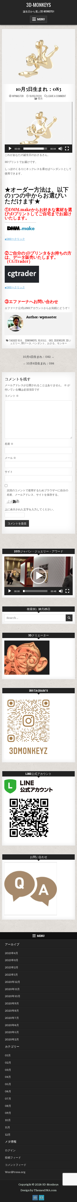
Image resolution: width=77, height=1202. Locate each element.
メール (10, 457)
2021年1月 (11, 974)
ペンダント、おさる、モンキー (49, 343)
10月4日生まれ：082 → (38, 356)
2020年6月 (12, 1025)
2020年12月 (12, 981)
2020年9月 (12, 1003)
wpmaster (18, 96)
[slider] (35, 149)
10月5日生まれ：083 (38, 88)
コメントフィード (15, 1164)
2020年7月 (12, 1017)
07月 (8, 1098)
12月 (7, 1134)
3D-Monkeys (38, 4)
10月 (40, 98)
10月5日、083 (45, 340)
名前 (9, 443)
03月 (8, 1069)
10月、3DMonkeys (27, 340)
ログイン (10, 1150)
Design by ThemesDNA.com (38, 1190)
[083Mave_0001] (38, 56)
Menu (41, 19)
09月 (8, 1112)
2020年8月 (12, 1010)
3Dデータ (26, 343)
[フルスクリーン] (67, 149)
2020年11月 (12, 989)
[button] (38, 127)
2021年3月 (11, 960)
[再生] (10, 149)
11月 (7, 1127)
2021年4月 (11, 953)
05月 (8, 1084)
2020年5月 (12, 1032)
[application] (38, 127)
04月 (8, 1076)
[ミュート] (60, 149)
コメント (12, 395)
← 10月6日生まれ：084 (38, 363)
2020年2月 (12, 1039)
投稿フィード (13, 1157)
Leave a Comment (57, 96)
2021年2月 (11, 967)
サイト (9, 471)
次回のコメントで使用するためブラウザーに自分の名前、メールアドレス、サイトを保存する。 (37, 492)
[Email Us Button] (41, 1197)
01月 (8, 1055)
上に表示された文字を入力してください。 (30, 509)
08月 (8, 1105)
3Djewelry (59, 340)
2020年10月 (12, 996)
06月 (8, 1091)
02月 (8, 1062)
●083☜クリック (15, 238)
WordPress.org (15, 1172)
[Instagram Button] (35, 1197)
